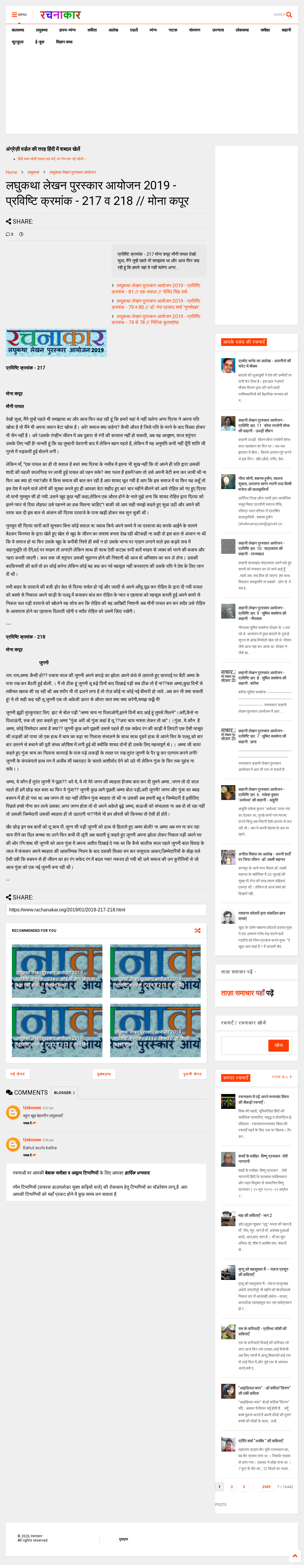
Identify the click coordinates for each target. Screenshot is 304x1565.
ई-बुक (39, 41)
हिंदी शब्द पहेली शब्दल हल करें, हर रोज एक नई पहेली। (52, 159)
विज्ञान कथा (64, 41)
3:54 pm (48, 1140)
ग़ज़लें (134, 30)
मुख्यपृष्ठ (104, 1074)
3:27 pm (48, 1108)
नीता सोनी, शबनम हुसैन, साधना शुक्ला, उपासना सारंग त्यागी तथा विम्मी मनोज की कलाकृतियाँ (265, 483)
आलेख (113, 30)
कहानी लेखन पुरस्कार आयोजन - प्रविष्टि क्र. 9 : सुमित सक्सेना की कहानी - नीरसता (262, 613)
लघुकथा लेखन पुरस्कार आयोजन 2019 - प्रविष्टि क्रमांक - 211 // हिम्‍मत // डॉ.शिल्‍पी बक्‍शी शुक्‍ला (152, 1038)
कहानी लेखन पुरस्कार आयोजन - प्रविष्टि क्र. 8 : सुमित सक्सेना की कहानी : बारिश (262, 678)
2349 (266, 1487)
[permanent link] (21, 234)
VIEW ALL (281, 1077)
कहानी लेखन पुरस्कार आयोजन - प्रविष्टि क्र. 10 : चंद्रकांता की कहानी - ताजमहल (261, 548)
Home (11, 172)
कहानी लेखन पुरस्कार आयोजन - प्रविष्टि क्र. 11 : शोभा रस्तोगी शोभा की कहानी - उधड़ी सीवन (264, 425)
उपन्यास (218, 30)
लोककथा (242, 30)
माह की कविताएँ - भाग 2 (255, 1215)
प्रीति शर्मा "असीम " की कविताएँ (260, 1440)
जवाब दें (27, 1123)
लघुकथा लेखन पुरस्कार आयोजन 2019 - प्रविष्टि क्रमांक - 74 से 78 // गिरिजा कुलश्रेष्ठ (156, 319)
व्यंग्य (153, 30)
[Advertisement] (152, 92)
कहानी (286, 30)
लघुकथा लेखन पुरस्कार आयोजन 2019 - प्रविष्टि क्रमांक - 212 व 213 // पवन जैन (52, 1041)
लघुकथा (42, 30)
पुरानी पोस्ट (192, 1074)
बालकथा (18, 30)
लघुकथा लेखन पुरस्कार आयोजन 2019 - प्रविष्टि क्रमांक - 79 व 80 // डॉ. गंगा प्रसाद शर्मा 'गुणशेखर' (156, 304)
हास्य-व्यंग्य (67, 30)
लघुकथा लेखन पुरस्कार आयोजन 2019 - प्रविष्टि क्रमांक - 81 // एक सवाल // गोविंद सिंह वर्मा (156, 289)
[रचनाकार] (60, 16)
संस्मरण (194, 30)
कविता (92, 30)
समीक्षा (265, 30)
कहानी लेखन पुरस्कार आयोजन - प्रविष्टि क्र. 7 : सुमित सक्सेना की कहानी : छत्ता (262, 736)
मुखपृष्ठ (123, 1539)
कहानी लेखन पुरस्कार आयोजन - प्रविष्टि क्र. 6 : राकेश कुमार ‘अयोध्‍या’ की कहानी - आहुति (261, 794)
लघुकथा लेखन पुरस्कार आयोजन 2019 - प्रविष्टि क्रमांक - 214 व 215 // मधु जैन (149, 982)
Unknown (32, 1107)
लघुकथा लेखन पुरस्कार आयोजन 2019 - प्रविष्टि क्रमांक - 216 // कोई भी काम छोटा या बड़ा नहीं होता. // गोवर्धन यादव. (55, 979)
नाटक (173, 30)
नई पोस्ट (17, 1074)
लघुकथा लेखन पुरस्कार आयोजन (73, 172)
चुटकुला (17, 41)
